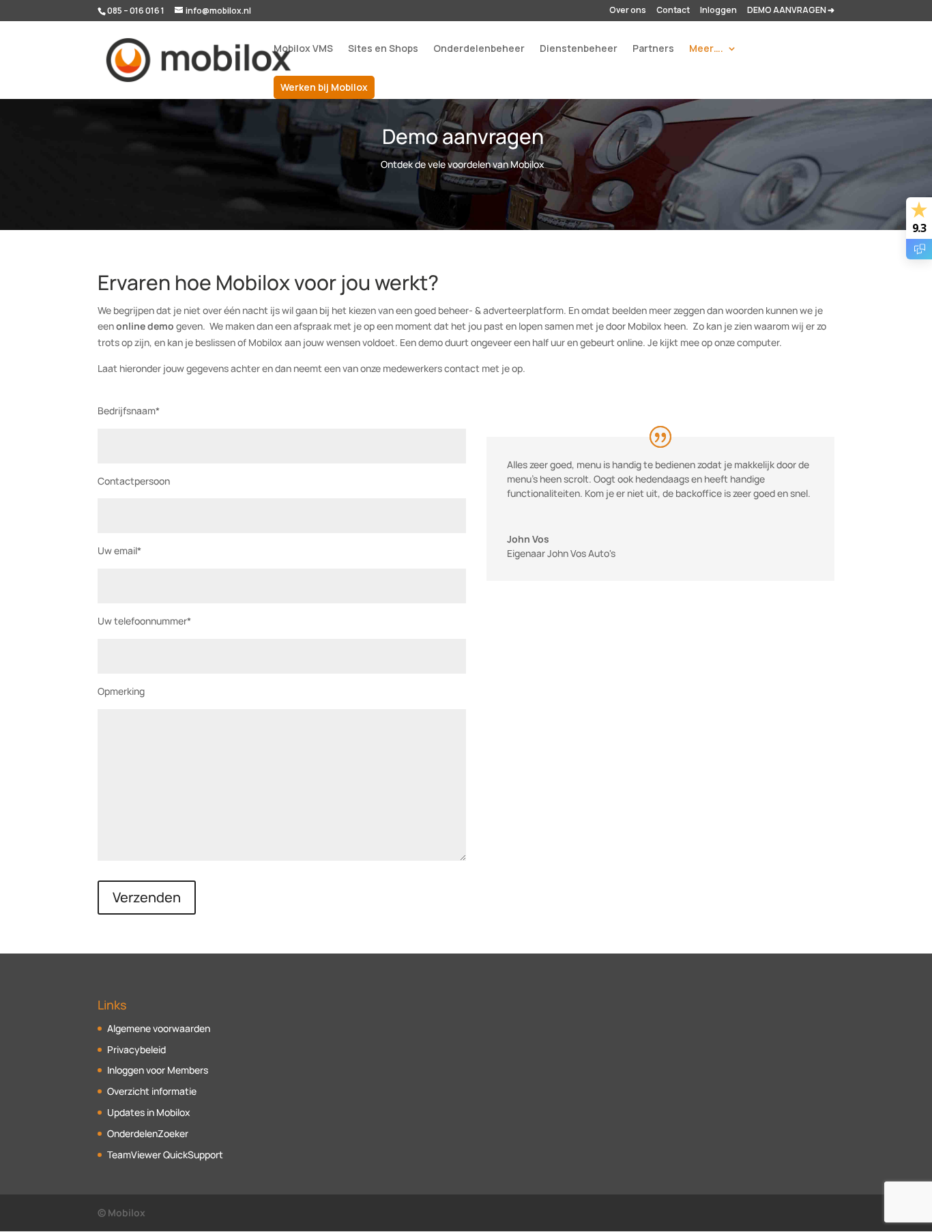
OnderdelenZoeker (147, 1133)
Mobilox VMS (303, 49)
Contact (673, 11)
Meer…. (706, 49)
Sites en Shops (383, 49)
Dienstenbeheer (578, 49)
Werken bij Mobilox (324, 87)
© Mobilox (121, 1212)
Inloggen (718, 11)
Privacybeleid (136, 1049)
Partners (653, 49)
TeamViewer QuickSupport (165, 1154)
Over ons (627, 11)
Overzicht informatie (151, 1091)
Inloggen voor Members (157, 1069)
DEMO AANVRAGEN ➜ (790, 11)
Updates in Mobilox (148, 1112)
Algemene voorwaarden (158, 1028)
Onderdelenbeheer (479, 49)
